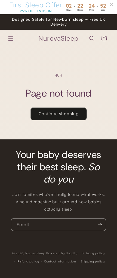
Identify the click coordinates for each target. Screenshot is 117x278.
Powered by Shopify (62, 253)
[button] (11, 38)
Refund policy (28, 261)
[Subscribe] (100, 224)
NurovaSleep (35, 253)
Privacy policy (93, 253)
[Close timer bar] (111, 4)
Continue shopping (59, 113)
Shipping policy (93, 261)
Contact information (60, 261)
